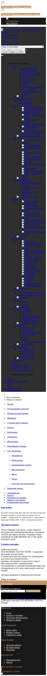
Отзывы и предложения (17, 381)
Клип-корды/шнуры (31, 187)
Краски (14, 199)
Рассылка (10, 650)
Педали (25, 190)
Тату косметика (18, 325)
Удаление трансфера (31, 321)
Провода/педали (29, 129)
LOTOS (34, 262)
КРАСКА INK (28, 80)
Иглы (24, 302)
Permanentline (28, 276)
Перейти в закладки (22, 7)
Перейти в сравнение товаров (26, 14)
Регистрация (11, 23)
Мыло (24, 337)
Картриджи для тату (31, 75)
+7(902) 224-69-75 (10, 35)
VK (3, 41)
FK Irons (35, 157)
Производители (13, 660)
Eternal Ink (38, 220)
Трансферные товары (20, 309)
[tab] (23, 507)
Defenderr (37, 286)
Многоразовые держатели (33, 293)
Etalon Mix (38, 108)
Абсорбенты (27, 328)
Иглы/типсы (16, 300)
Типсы (25, 304)
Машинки (26, 82)
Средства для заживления (33, 342)
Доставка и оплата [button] (10, 525)
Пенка (25, 340)
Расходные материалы (32, 134)
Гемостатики (27, 330)
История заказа (13, 647)
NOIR (32, 169)
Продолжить (7, 7)
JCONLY (36, 258)
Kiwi (31, 281)
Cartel (32, 241)
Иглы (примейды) (30, 70)
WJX (31, 279)
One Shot (36, 272)
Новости (10, 379)
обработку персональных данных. (27, 598)
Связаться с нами (14, 635)
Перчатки (26, 356)
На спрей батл (28, 354)
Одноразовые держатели (33, 295)
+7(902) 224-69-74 (10, 38)
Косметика (26, 77)
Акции (14, 66)
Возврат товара (13, 632)
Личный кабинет (13, 645)
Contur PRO (40, 251)
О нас (8, 386)
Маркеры (26, 314)
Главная (9, 59)
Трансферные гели (30, 318)
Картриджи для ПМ (31, 73)
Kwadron (36, 159)
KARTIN (36, 260)
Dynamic (36, 225)
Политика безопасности (17, 618)
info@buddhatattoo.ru (11, 44)
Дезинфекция (17, 361)
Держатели (16, 290)
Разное (25, 84)
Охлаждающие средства (22, 99)
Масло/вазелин (28, 335)
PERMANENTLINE (31, 113)
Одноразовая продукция (22, 370)
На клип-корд (28, 349)
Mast (31, 162)
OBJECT (36, 269)
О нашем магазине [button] (10, 544)
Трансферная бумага (31, 316)
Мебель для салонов (20, 368)
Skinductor (38, 171)
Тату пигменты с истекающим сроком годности (31, 91)
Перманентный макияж (22, 106)
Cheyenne (37, 152)
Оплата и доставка (14, 388)
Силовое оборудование (32, 87)
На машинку (27, 351)
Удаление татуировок (21, 365)
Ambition (36, 145)
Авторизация (12, 21)
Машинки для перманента (33, 124)
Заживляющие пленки (32, 333)
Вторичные (27, 101)
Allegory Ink (40, 223)
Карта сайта (11, 630)
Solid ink (35, 213)
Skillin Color (27, 311)
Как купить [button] (6, 507)
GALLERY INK (29, 204)
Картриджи (16, 239)
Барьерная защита (30, 68)
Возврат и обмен (13, 390)
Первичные (27, 103)
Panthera (35, 206)
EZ (28, 155)
